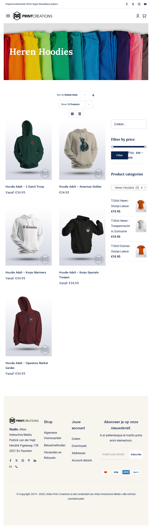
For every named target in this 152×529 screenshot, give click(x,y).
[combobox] (128, 187)
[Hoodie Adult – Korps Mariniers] (29, 235)
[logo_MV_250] (32, 12)
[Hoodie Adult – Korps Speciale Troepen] (82, 235)
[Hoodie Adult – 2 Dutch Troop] (29, 150)
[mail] (10, 466)
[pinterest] (29, 460)
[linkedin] (35, 460)
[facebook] (127, 4)
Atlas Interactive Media (107, 494)
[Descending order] (93, 95)
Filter (119, 155)
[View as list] (79, 114)
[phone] (16, 466)
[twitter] (133, 4)
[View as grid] (72, 114)
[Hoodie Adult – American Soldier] (82, 150)
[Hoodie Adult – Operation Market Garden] (29, 326)
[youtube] (145, 4)
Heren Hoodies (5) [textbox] (128, 187)
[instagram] (139, 4)
